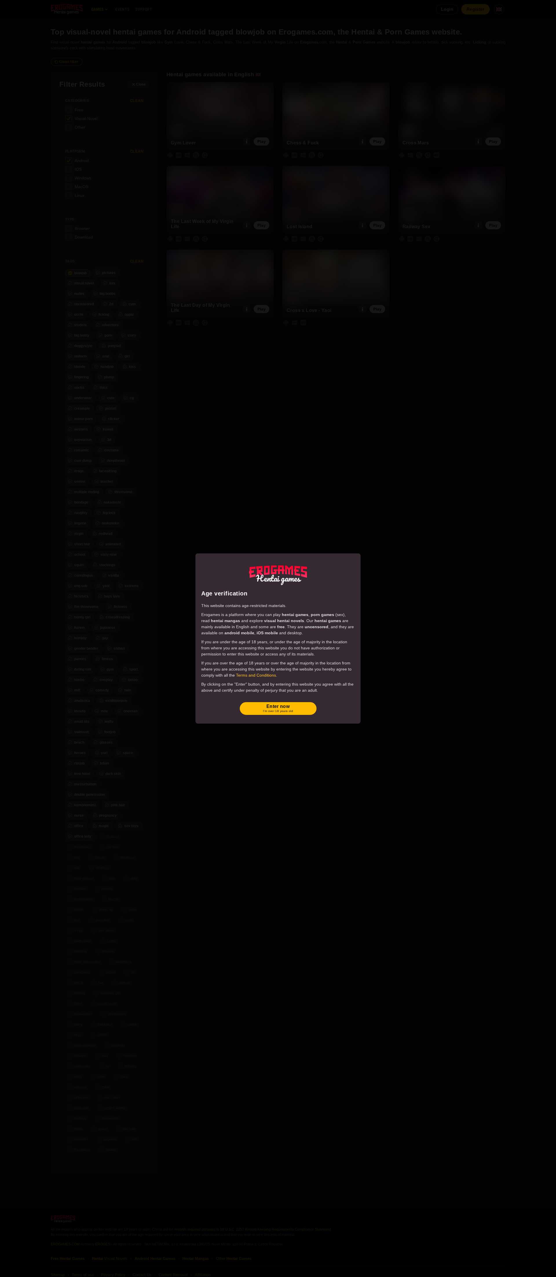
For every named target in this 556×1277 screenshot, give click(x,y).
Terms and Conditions (256, 675)
